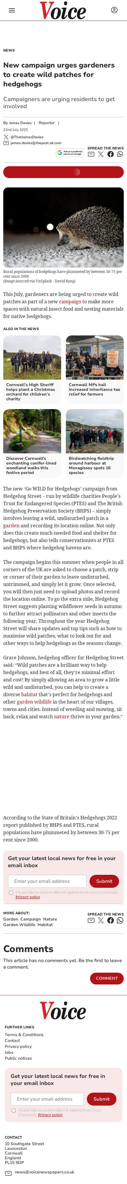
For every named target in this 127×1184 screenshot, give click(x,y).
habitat (29, 694)
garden (11, 525)
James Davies (20, 123)
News (9, 50)
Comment (107, 978)
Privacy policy (18, 1046)
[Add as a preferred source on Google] (70, 152)
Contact (12, 1040)
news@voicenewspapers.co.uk (44, 1172)
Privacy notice (28, 897)
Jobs (9, 1052)
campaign (70, 301)
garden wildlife (34, 702)
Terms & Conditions (24, 1035)
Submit (104, 881)
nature (61, 716)
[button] (12, 10)
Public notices (18, 1058)
